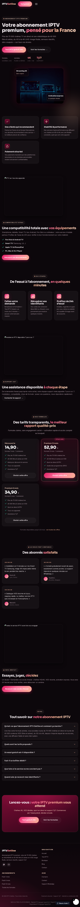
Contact (44, 867)
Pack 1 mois (6, 877)
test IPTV (46, 902)
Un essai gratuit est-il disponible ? (19, 752)
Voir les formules (39, 50)
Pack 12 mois (6, 884)
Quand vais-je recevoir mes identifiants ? (22, 777)
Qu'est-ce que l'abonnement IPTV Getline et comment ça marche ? (33, 726)
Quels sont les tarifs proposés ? (18, 744)
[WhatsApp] (4, 865)
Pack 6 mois (6, 880)
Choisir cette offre (20, 475)
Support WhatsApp (48, 884)
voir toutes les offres (53, 530)
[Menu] (36, 4)
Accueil (44, 853)
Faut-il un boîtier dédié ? (15, 761)
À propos (45, 877)
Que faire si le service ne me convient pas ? (23, 769)
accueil (41, 902)
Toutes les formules (8, 887)
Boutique (45, 860)
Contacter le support (13, 398)
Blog (43, 864)
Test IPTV (45, 857)
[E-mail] (9, 865)
